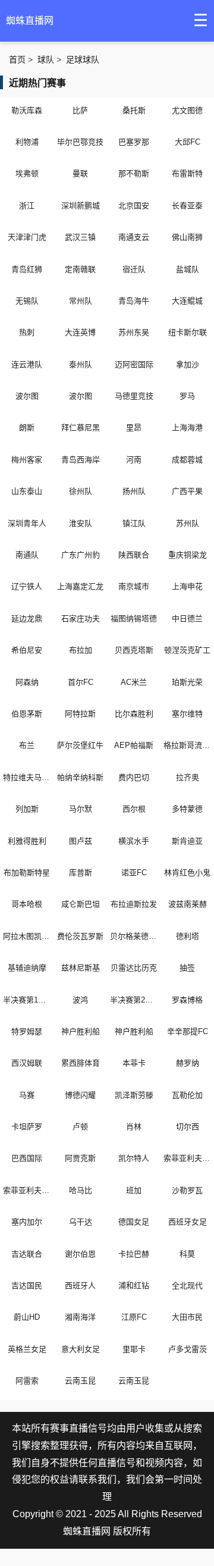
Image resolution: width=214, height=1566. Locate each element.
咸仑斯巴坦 (80, 904)
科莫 (187, 1253)
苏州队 (187, 523)
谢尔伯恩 (80, 1253)
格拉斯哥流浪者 (187, 745)
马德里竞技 (134, 395)
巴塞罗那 (133, 141)
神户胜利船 (80, 1031)
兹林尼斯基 (80, 967)
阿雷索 (27, 1380)
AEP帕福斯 (133, 745)
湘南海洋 (80, 1317)
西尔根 (134, 808)
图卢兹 (80, 841)
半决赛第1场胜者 (27, 999)
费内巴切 (133, 777)
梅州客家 (26, 459)
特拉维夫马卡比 (27, 777)
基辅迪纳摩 (27, 967)
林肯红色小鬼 (187, 872)
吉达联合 (26, 1253)
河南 (133, 459)
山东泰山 (26, 491)
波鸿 (80, 999)
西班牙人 (80, 1285)
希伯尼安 (26, 650)
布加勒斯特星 (27, 872)
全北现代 (187, 1285)
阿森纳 (27, 682)
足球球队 (82, 59)
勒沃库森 (26, 110)
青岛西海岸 (80, 459)
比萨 (80, 110)
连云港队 (26, 364)
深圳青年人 (27, 523)
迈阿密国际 (134, 364)
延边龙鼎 (26, 618)
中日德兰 (187, 618)
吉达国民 (26, 1285)
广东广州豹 (80, 554)
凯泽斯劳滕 (134, 1095)
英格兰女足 (27, 1349)
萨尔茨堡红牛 (80, 745)
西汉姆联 (26, 1062)
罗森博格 (187, 999)
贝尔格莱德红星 (134, 936)
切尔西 (187, 1126)
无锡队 (27, 300)
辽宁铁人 (26, 586)
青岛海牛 (133, 300)
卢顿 (80, 1126)
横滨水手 (133, 841)
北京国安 (133, 205)
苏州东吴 (133, 332)
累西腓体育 (80, 1062)
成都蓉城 (187, 459)
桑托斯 (134, 110)
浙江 (26, 205)
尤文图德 (187, 110)
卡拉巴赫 (133, 1253)
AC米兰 (134, 682)
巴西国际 (26, 1158)
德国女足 (133, 1221)
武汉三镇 (80, 237)
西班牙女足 (187, 1221)
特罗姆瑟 (26, 1031)
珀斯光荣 (187, 682)
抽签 (187, 967)
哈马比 (80, 1190)
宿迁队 (134, 269)
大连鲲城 (187, 300)
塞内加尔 (26, 1221)
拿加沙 (187, 364)
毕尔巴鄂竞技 (80, 141)
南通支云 (133, 237)
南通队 (27, 554)
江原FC (134, 1317)
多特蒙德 (187, 808)
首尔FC (80, 682)
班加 (133, 1190)
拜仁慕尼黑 (80, 427)
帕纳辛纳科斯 (80, 777)
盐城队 (187, 269)
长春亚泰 (187, 205)
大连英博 (80, 332)
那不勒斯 (133, 173)
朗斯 (26, 427)
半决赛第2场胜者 (134, 999)
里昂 (133, 427)
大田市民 (187, 1317)
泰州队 (80, 364)
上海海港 (187, 427)
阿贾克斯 (80, 1158)
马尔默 (80, 808)
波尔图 (27, 395)
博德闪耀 (80, 1095)
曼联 (80, 173)
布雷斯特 (187, 173)
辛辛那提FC (187, 1031)
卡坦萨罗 (26, 1126)
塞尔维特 (187, 713)
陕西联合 (133, 554)
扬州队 (134, 491)
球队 (45, 59)
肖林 (133, 1126)
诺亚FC (134, 872)
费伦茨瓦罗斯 (80, 936)
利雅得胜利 (27, 841)
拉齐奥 (187, 777)
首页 (17, 59)
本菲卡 (134, 1062)
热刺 (26, 332)
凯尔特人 (133, 1158)
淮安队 (80, 523)
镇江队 (134, 523)
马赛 (26, 1095)
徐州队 (80, 491)
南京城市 (133, 586)
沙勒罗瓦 (187, 1190)
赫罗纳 (187, 1062)
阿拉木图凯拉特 (27, 936)
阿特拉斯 (80, 713)
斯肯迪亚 (187, 841)
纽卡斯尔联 (187, 332)
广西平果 (187, 491)
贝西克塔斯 (134, 650)
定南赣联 (80, 269)
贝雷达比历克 (134, 967)
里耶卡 (134, 1349)
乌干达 (80, 1221)
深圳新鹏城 (80, 205)
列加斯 (27, 808)
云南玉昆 (80, 1380)
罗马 (187, 395)
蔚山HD (27, 1317)
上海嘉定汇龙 (80, 586)
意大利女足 (80, 1349)
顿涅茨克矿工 (187, 650)
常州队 (80, 300)
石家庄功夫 (80, 618)
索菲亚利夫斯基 (187, 1158)
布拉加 (80, 650)
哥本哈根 (26, 904)
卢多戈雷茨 (187, 1349)
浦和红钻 (133, 1285)
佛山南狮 (187, 237)
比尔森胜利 (134, 713)
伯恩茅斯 (26, 713)
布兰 (26, 745)
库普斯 (80, 872)
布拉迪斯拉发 (134, 904)
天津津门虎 (27, 237)
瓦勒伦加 (187, 1095)
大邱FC (187, 141)
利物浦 (27, 141)
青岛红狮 (26, 269)
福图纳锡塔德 (134, 618)
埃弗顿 (27, 173)
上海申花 (187, 586)
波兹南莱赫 (187, 904)
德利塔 (187, 936)
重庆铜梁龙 (187, 554)
